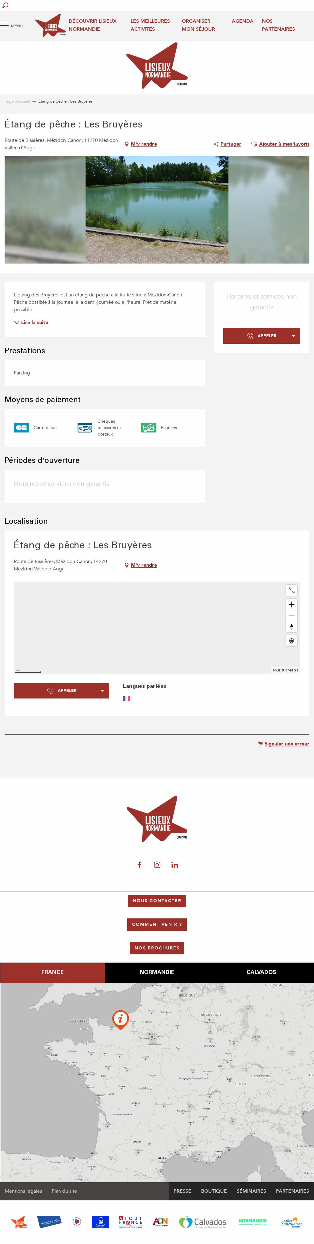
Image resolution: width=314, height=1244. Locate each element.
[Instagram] (157, 865)
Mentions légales (23, 1191)
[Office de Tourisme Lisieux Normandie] (50, 25)
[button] (5, 5)
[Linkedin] (174, 865)
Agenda (243, 21)
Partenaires (292, 1191)
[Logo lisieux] (157, 819)
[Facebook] (139, 865)
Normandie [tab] (157, 973)
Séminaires (251, 1191)
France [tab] (52, 973)
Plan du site (64, 1191)
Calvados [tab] (261, 973)
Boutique (214, 1191)
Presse (182, 1191)
